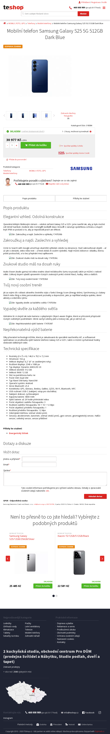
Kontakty (61, 642)
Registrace (96, 2)
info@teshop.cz (71, 712)
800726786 (50, 504)
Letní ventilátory (32, 626)
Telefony (31, 23)
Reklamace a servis (66, 626)
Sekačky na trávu (11, 635)
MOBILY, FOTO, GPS (16, 23)
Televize (29, 629)
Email (6, 464)
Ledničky (7, 623)
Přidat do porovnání (17, 159)
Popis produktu (29, 198)
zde (47, 490)
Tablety (6, 632)
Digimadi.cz (99, 731)
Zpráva (7, 470)
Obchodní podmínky (66, 632)
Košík (104, 2)
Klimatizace (8, 629)
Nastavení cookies (65, 639)
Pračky (28, 623)
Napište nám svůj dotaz (59, 184)
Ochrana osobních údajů (68, 635)
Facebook (89, 712)
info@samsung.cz (40, 504)
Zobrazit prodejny (11, 667)
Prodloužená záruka (66, 629)
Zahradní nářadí (32, 635)
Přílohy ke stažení (81, 198)
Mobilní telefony (44, 23)
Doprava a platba (65, 623)
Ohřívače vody (10, 626)
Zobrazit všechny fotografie (68, 114)
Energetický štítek (18, 433)
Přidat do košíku (38, 145)
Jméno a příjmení (11, 459)
